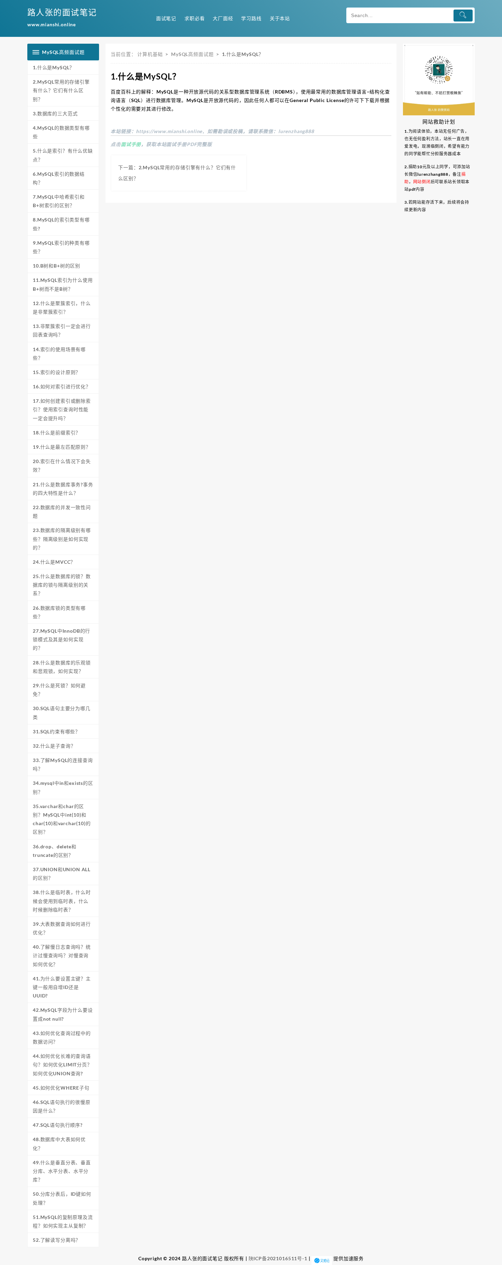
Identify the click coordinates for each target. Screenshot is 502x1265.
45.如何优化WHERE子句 (61, 1088)
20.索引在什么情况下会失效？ (62, 465)
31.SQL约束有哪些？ (56, 731)
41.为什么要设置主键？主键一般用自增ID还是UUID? (62, 987)
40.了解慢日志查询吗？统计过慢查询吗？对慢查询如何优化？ (62, 955)
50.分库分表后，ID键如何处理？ (62, 1198)
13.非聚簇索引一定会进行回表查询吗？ (62, 330)
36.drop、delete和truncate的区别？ (54, 851)
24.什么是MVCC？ (54, 562)
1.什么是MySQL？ (53, 67)
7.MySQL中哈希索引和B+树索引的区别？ (59, 201)
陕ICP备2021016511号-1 (278, 1258)
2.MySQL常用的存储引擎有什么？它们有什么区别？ (61, 90)
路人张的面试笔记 (62, 12)
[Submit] (463, 15)
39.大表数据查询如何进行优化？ (62, 928)
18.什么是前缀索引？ (57, 432)
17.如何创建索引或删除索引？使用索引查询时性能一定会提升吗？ (62, 409)
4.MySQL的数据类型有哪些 (61, 132)
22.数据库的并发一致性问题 (62, 511)
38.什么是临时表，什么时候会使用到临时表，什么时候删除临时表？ (62, 900)
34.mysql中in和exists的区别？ (63, 787)
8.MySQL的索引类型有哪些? (61, 224)
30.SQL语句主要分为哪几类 (61, 712)
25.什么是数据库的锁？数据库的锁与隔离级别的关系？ (62, 584)
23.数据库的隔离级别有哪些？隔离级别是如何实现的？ (62, 538)
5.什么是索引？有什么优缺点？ (63, 155)
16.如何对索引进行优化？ (62, 386)
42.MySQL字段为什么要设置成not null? (63, 1014)
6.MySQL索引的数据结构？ (59, 178)
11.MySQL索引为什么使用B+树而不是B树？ (63, 284)
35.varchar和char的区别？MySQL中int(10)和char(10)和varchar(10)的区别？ (62, 819)
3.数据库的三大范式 (55, 113)
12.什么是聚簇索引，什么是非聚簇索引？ (62, 307)
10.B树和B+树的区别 (56, 266)
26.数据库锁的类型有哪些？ (59, 612)
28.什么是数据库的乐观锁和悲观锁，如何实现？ (62, 667)
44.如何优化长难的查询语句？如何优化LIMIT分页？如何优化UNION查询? (62, 1064)
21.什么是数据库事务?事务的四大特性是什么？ (63, 488)
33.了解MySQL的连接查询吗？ (63, 764)
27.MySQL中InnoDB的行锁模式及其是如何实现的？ (61, 639)
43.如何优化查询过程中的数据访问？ (62, 1037)
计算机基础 (150, 54)
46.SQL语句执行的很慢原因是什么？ (61, 1106)
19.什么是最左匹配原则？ (62, 447)
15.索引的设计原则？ (57, 372)
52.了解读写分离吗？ (57, 1240)
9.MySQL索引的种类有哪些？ (61, 247)
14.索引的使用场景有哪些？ (59, 353)
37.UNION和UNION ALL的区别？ (61, 873)
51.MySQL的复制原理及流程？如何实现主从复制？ (63, 1221)
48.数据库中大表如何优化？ (59, 1143)
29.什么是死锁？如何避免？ (59, 689)
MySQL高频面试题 (192, 54)
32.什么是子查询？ (54, 746)
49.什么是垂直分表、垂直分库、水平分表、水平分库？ (62, 1171)
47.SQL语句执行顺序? (58, 1125)
